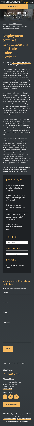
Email (5, 312)
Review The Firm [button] (11, 404)
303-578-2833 (15, 6)
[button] (31, 6)
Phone (5, 302)
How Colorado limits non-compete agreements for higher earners (16, 217)
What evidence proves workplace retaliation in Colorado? (15, 188)
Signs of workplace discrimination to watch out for (15, 207)
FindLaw (25, 421)
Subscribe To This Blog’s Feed (15, 267)
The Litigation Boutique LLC (21, 62)
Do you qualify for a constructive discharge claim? (14, 227)
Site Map (13, 418)
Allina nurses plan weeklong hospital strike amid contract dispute (16, 169)
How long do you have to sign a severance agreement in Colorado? (16, 198)
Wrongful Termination (20, 65)
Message (6, 322)
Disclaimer (6, 418)
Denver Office (7, 388)
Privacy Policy (21, 418)
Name (5, 292)
